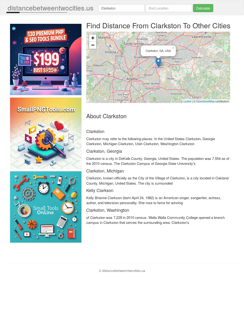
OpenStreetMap (205, 101)
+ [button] (92, 38)
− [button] (92, 45)
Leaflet (187, 101)
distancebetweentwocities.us (50, 7)
